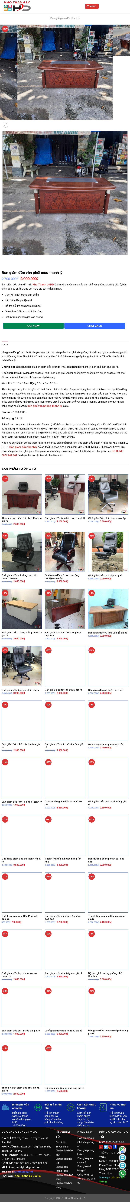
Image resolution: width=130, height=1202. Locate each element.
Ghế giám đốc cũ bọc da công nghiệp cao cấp (62, 577)
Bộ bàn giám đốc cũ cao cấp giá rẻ (64, 1088)
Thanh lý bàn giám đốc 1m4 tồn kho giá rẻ (22, 519)
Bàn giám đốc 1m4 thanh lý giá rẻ (63, 689)
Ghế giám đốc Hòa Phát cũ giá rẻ (63, 1030)
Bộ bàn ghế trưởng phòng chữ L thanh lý (106, 975)
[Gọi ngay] (122, 1173)
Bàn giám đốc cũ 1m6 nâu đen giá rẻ (64, 746)
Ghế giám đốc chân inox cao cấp (107, 518)
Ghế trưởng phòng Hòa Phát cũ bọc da (19, 917)
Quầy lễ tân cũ (85, 1174)
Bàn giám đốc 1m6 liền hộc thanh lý (65, 518)
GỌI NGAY (33, 325)
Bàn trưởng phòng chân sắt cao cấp (106, 860)
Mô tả (5, 344)
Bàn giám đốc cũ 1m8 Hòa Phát (105, 690)
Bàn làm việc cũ (86, 1138)
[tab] (5, 345)
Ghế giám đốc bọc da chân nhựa (20, 690)
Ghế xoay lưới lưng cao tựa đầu (106, 744)
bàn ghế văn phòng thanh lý (44, 405)
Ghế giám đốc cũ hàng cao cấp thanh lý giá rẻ (19, 577)
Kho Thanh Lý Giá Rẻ (28, 1175)
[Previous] (3, 258)
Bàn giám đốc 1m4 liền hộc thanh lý (22, 801)
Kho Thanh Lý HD (43, 284)
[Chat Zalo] (122, 1157)
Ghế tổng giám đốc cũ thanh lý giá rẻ (21, 860)
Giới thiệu (61, 1142)
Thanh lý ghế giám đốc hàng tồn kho (63, 860)
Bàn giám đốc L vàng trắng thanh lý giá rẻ (22, 634)
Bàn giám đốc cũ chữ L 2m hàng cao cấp (63, 917)
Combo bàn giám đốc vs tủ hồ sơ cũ (63, 803)
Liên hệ (115, 1177)
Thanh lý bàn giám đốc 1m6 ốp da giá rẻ (20, 1089)
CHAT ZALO (94, 325)
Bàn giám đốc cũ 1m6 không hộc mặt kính (63, 634)
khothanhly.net (23, 1171)
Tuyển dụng (62, 1146)
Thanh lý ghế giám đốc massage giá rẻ (106, 917)
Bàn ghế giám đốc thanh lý (65, 18)
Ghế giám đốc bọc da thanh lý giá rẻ (107, 803)
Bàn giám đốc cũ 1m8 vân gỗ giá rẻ (107, 632)
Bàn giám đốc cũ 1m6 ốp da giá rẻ (21, 1030)
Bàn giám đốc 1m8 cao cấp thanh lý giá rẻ (108, 1032)
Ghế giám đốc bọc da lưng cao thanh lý (19, 975)
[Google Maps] (122, 1149)
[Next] (13, 123)
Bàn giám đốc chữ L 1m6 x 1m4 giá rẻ (21, 746)
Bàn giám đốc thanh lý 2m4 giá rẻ (63, 973)
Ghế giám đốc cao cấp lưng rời (105, 575)
